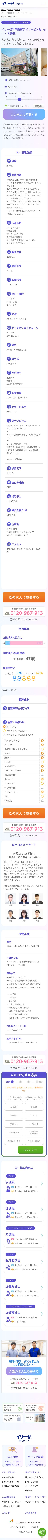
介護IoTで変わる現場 (11, 1506)
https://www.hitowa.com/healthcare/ (22, 1042)
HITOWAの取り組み (11, 1486)
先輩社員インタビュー (11, 1502)
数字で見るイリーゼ (10, 1482)
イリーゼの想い (8, 1477)
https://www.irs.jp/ (14, 1030)
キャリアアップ (31, 1486)
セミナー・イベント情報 (35, 1502)
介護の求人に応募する (24, 1371)
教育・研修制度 (31, 1482)
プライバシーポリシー (18, 1527)
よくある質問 (30, 1513)
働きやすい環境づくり (34, 1477)
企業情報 (34, 1527)
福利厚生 (29, 1490)
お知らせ (6, 1513)
